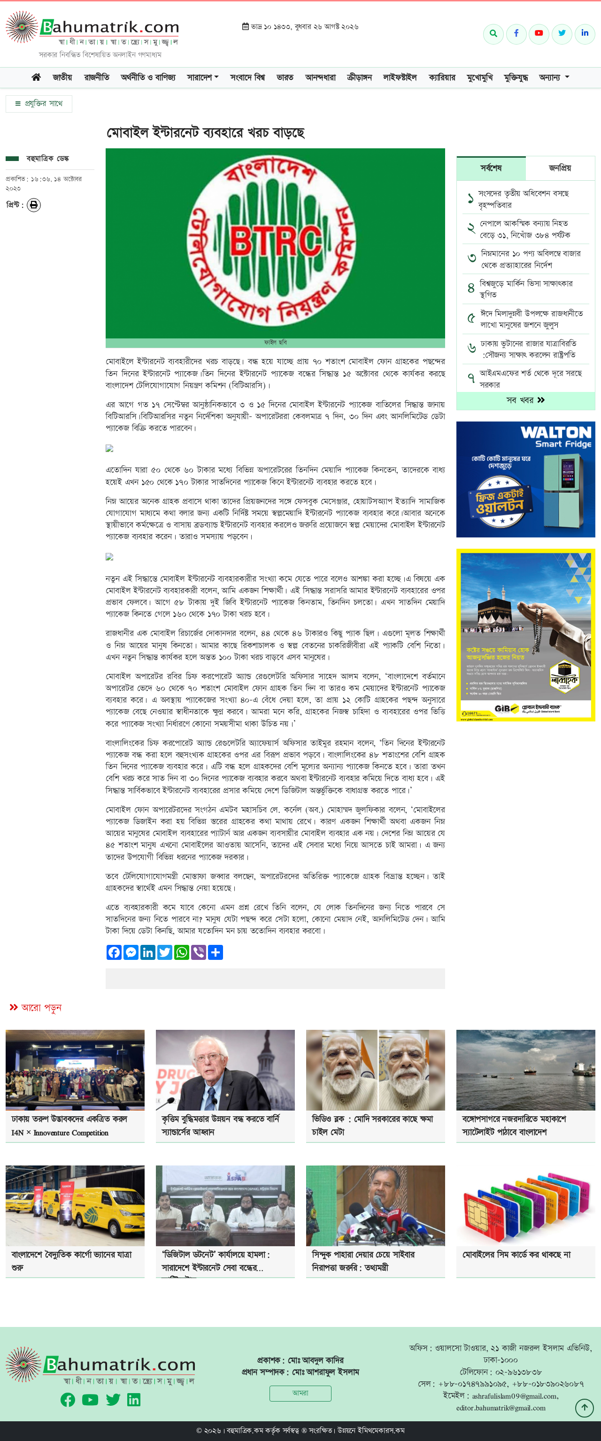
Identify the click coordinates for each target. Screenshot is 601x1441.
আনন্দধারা (321, 78)
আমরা (300, 1393)
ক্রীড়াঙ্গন (359, 78)
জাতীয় (62, 78)
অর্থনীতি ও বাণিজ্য (148, 78)
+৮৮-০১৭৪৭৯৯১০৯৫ (472, 1384)
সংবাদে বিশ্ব (248, 78)
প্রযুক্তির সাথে (42, 103)
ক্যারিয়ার (442, 78)
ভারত (285, 78)
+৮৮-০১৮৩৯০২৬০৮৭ (548, 1384)
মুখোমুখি (479, 78)
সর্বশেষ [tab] (491, 168)
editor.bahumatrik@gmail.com (501, 1407)
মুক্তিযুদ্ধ (515, 78)
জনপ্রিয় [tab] (560, 168)
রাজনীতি (97, 78)
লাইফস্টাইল (400, 78)
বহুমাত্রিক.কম (245, 1431)
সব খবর (522, 400)
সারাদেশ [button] (199, 78)
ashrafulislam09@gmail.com (514, 1396)
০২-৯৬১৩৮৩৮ (518, 1372)
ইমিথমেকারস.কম (381, 1431)
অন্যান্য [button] (550, 78)
